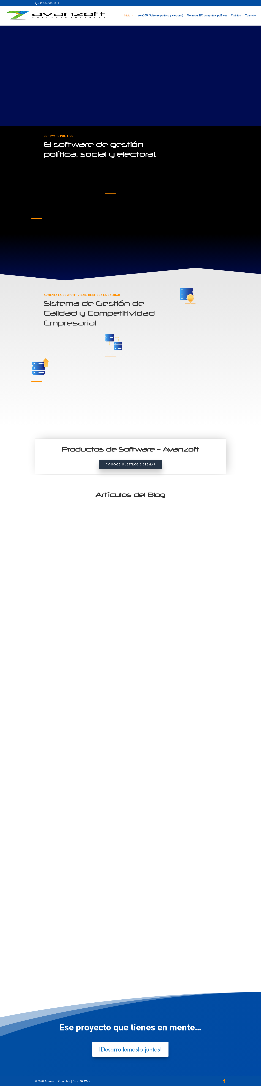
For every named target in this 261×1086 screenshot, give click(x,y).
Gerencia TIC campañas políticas (207, 15)
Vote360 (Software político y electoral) (160, 15)
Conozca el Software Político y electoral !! (71, 89)
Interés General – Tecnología (100, 965)
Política (119, 965)
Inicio (127, 15)
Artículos (107, 643)
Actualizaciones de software (88, 643)
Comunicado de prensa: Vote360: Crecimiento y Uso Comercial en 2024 (89, 798)
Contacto (250, 15)
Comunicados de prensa (125, 643)
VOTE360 (143, 643)
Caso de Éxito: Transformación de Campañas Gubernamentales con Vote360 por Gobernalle (103, 637)
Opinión (236, 15)
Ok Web (85, 1081)
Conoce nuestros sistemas (130, 464)
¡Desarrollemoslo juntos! (130, 1049)
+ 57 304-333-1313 (48, 3)
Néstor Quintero (50, 643)
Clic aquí (39, 252)
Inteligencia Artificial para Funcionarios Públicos (71, 959)
